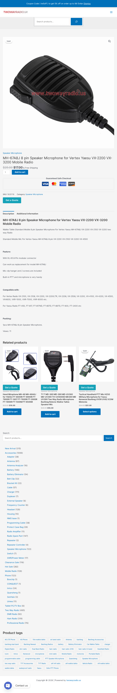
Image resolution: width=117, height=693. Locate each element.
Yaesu (39, 668)
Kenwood (26, 654)
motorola (80, 654)
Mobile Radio (67, 654)
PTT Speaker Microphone (54, 659)
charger (107, 644)
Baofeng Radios (47, 644)
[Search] (76, 21)
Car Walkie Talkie (93, 644)
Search (6, 433)
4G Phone (23, 640)
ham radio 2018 (67, 649)
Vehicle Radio (87, 663)
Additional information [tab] (27, 214)
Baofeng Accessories (96, 640)
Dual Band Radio (38, 649)
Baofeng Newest (30, 644)
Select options (90, 411)
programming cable (32, 659)
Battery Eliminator (75, 644)
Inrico (16, 654)
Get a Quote (12, 200)
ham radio (53, 649)
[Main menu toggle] (111, 12)
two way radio (10, 663)
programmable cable (12, 659)
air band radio (55, 640)
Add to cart (20, 172)
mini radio (53, 654)
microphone (39, 654)
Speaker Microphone (12, 153)
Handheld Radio (103, 649)
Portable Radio (94, 654)
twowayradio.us (73, 680)
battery (60, 644)
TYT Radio (42, 663)
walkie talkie (9, 668)
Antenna (69, 640)
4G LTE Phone (10, 640)
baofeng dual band (12, 644)
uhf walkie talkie (71, 663)
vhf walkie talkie (103, 663)
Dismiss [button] (87, 3)
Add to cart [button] (12, 411)
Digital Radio (9, 649)
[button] (109, 41)
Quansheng (73, 659)
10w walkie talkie (39, 640)
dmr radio (23, 649)
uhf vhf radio (55, 663)
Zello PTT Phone (52, 668)
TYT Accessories (27, 663)
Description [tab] (8, 214)
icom (7, 654)
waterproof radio (25, 668)
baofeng (80, 640)
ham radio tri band (85, 649)
